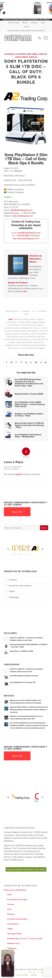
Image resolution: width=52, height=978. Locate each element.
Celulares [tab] (13, 579)
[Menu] (44, 37)
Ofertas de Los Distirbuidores (15, 890)
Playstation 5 (13, 325)
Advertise (34, 23)
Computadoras (12, 924)
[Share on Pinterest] (21, 362)
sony (23, 331)
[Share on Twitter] (11, 362)
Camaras (10, 904)
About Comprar (14, 23)
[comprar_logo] (21, 37)
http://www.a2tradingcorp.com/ (26, 238)
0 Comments (25, 311)
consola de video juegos (24, 319)
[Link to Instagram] (34, 972)
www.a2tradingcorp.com (22, 215)
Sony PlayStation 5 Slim (29, 337)
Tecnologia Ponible (14, 933)
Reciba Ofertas (9, 952)
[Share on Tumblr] (31, 362)
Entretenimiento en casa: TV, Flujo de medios (25, 938)
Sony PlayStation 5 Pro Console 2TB (22, 682)
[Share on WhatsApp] (16, 362)
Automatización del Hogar (17, 899)
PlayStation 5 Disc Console (32, 325)
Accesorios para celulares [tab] (20, 585)
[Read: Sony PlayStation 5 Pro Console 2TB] (6, 683)
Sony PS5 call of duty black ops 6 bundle (26, 348)
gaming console (38, 322)
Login (43, 23)
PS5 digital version (12, 331)
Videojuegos (12, 948)
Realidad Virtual (13, 943)
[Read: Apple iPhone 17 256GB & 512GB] (6, 652)
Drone (9, 909)
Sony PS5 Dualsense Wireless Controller (24, 676)
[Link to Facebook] (38, 972)
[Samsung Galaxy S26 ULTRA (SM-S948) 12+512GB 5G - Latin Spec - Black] (35, 8)
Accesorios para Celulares (17, 919)
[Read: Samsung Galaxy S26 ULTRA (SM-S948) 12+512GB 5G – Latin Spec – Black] (6, 646)
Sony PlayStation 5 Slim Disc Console (30, 345)
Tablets (10, 928)
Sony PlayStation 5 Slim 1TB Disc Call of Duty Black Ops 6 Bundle (26, 339)
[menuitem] (14, 22)
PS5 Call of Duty (40, 328)
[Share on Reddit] (40, 362)
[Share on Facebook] (6, 362)
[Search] (38, 37)
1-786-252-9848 (22, 235)
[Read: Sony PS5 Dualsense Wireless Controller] (6, 677)
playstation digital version (16, 328)
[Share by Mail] (45, 362)
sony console (33, 331)
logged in (19, 474)
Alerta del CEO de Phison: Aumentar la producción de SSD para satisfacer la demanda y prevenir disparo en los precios (29, 709)
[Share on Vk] (35, 362)
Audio (9, 894)
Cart (26, 23)
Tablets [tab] (12, 591)
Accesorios (9, 54)
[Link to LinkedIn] (42, 972)
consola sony (24, 322)
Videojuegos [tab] (14, 597)
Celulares (10, 914)
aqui (25, 291)
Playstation (20, 54)
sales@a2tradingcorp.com (21, 210)
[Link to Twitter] (30, 972)
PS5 (30, 328)
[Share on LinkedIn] (26, 362)
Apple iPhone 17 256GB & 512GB (21, 651)
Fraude (26, 27)
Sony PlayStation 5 (21, 334)
